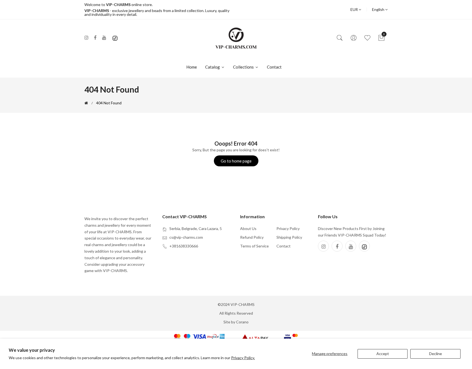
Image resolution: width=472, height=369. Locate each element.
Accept (382, 353)
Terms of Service (254, 246)
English (378, 9)
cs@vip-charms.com (186, 237)
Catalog (213, 66)
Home (191, 66)
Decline (435, 353)
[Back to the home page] (86, 103)
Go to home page (236, 160)
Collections (244, 66)
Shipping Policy (289, 237)
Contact (274, 66)
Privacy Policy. (243, 357)
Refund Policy (252, 237)
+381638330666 (183, 246)
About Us (248, 228)
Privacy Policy (288, 228)
